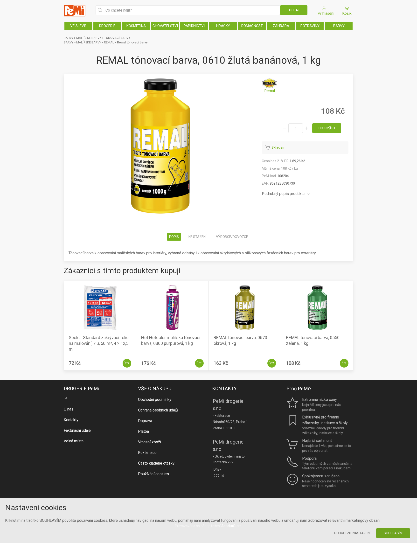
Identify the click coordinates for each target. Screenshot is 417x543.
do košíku (327, 128)
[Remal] (269, 86)
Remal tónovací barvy (132, 42)
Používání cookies (153, 474)
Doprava (145, 420)
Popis (174, 237)
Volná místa (73, 441)
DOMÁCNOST (252, 26)
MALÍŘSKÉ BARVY (88, 38)
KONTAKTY (224, 388)
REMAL (109, 42)
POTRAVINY (310, 26)
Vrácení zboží (149, 442)
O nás (68, 409)
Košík (347, 13)
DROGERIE (107, 26)
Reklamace (147, 452)
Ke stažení (197, 237)
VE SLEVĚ (78, 26)
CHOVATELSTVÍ (165, 26)
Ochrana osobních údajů (158, 410)
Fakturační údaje (77, 430)
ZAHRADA (281, 26)
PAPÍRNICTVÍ (194, 26)
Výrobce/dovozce (232, 237)
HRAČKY (223, 26)
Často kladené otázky (156, 463)
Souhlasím (393, 533)
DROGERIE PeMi (81, 388)
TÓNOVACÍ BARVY (117, 38)
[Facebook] (66, 399)
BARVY (339, 26)
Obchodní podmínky (154, 399)
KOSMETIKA (136, 26)
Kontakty (71, 420)
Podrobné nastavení (352, 533)
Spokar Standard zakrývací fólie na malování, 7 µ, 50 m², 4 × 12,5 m (99, 343)
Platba (143, 431)
